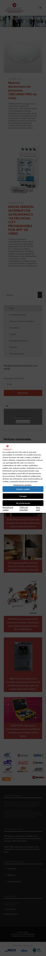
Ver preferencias (23, 503)
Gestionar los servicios (22, 485)
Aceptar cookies (23, 489)
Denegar (23, 496)
